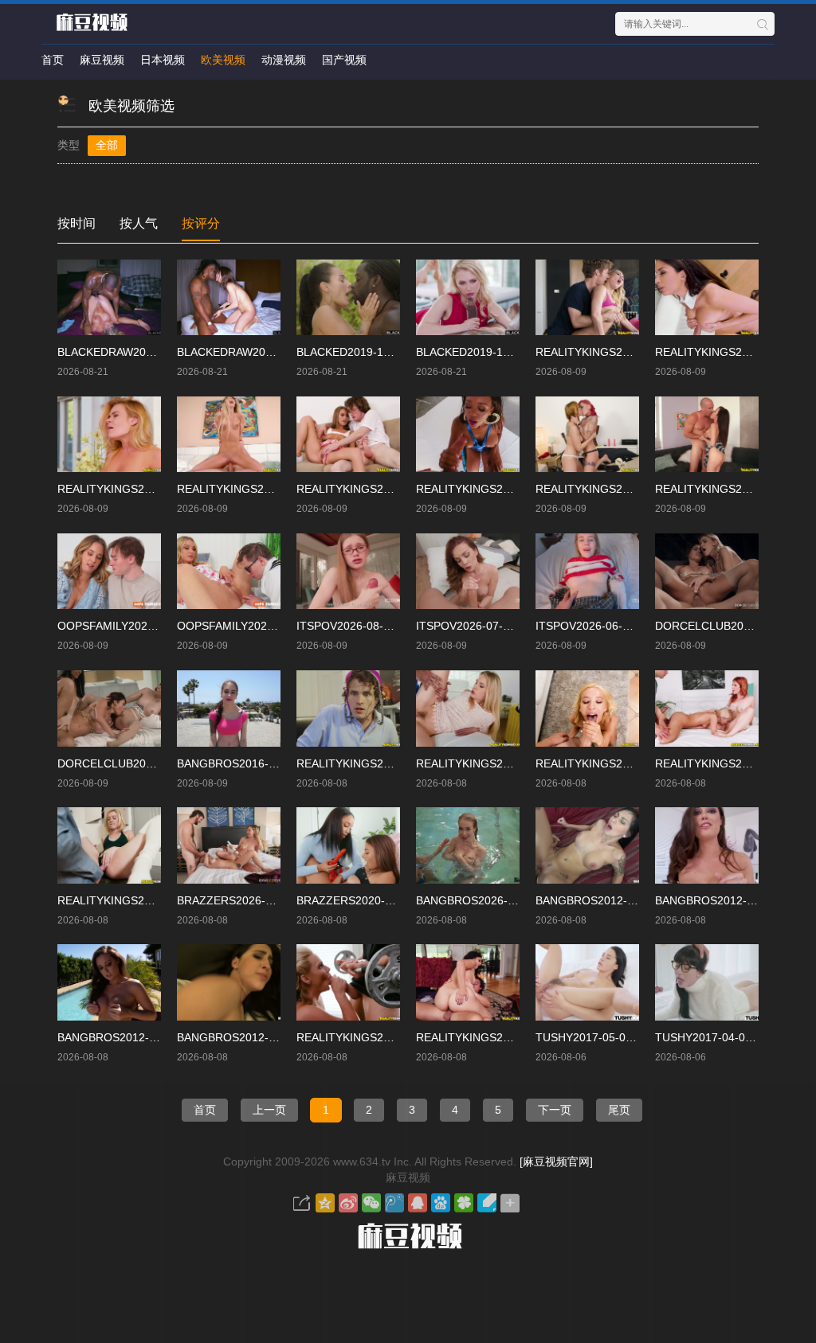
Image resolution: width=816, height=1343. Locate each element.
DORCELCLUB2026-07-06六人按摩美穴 (158, 763)
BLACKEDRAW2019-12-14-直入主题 (268, 352)
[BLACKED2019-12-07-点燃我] (468, 298)
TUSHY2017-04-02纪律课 (720, 1037)
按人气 (139, 223)
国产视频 (344, 59)
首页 (52, 59)
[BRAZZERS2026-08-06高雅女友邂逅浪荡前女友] (228, 845)
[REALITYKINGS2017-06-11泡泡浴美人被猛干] (707, 708)
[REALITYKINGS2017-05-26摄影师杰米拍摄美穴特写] (468, 434)
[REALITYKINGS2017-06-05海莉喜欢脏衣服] (109, 845)
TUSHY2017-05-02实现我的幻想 (617, 1037)
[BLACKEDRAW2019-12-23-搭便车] (109, 298)
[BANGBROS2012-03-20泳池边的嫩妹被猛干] (109, 982)
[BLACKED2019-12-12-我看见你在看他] (348, 298)
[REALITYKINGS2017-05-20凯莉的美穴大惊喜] (707, 434)
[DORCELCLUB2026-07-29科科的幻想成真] (707, 571)
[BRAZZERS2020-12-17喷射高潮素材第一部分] (348, 845)
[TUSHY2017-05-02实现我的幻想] (587, 982)
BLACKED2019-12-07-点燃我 (489, 352)
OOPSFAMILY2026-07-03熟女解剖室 (270, 625)
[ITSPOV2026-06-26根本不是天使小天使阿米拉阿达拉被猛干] (587, 571)
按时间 (76, 223)
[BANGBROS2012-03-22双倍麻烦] (707, 845)
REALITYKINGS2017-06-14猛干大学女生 (519, 763)
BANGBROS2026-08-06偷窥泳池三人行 (515, 900)
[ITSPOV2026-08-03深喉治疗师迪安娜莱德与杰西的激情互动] (348, 571)
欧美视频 (223, 59)
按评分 (201, 223)
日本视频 (162, 59)
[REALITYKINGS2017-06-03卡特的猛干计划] (587, 298)
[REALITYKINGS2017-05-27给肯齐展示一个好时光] (228, 434)
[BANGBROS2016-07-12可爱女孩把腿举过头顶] (228, 708)
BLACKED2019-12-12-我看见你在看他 (392, 352)
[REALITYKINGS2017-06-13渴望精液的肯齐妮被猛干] (587, 708)
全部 (107, 145)
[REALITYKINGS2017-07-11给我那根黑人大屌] (348, 982)
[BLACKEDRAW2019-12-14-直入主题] (228, 298)
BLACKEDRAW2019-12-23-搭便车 (143, 352)
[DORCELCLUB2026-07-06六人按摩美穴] (109, 708)
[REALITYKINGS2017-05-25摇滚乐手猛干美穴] (587, 434)
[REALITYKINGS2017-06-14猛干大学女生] (468, 708)
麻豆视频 (102, 59)
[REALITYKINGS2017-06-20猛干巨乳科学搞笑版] (348, 708)
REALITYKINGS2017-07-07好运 (497, 1037)
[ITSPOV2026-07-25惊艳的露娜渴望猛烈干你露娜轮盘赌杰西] (468, 571)
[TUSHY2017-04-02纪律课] (707, 982)
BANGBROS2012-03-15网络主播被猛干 (276, 1037)
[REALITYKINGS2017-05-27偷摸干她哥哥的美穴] (348, 434)
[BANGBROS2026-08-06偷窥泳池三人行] (468, 845)
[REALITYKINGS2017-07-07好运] (468, 982)
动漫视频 (283, 59)
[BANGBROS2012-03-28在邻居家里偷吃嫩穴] (587, 845)
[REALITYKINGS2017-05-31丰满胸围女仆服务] (707, 298)
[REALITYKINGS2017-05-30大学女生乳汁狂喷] (109, 434)
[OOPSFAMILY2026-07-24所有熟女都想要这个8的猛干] (109, 571)
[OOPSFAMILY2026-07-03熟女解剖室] (228, 571)
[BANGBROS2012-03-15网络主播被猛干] (228, 982)
